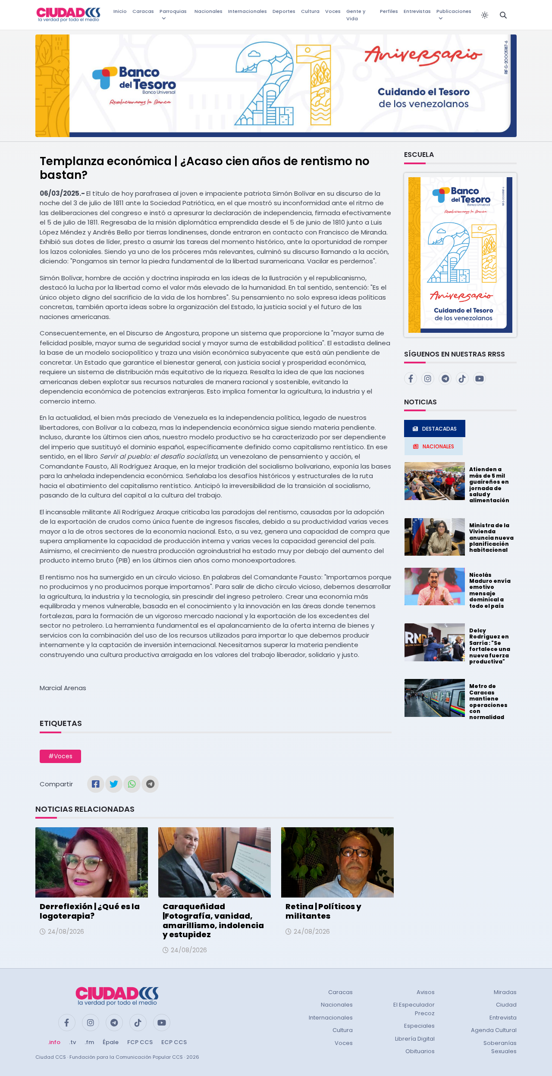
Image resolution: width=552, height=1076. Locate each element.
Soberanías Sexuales (500, 1047)
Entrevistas (417, 11)
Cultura (310, 11)
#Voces (60, 756)
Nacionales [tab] (438, 446)
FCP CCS (140, 1042)
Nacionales (208, 11)
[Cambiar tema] (485, 15)
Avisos (426, 992)
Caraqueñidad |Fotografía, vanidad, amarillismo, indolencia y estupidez (213, 920)
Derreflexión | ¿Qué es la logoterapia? (90, 911)
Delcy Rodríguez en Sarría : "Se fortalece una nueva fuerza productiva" (489, 646)
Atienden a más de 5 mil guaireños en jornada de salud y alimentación (489, 485)
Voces (333, 11)
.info (54, 1042)
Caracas (143, 11)
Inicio (120, 11)
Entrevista (503, 1017)
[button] (460, 255)
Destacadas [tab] (439, 428)
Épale (111, 1042)
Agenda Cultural (494, 1030)
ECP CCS (174, 1042)
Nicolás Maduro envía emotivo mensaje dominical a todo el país (490, 590)
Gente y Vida (355, 15)
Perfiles (389, 11)
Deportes (284, 11)
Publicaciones (453, 11)
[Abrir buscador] (503, 15)
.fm (89, 1042)
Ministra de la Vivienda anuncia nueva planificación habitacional (491, 538)
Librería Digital (415, 1039)
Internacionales (247, 11)
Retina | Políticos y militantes (323, 911)
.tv (72, 1042)
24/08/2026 (66, 931)
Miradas (505, 992)
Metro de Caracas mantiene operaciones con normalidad (488, 701)
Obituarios (420, 1051)
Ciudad (506, 1005)
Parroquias (173, 11)
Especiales (419, 1026)
